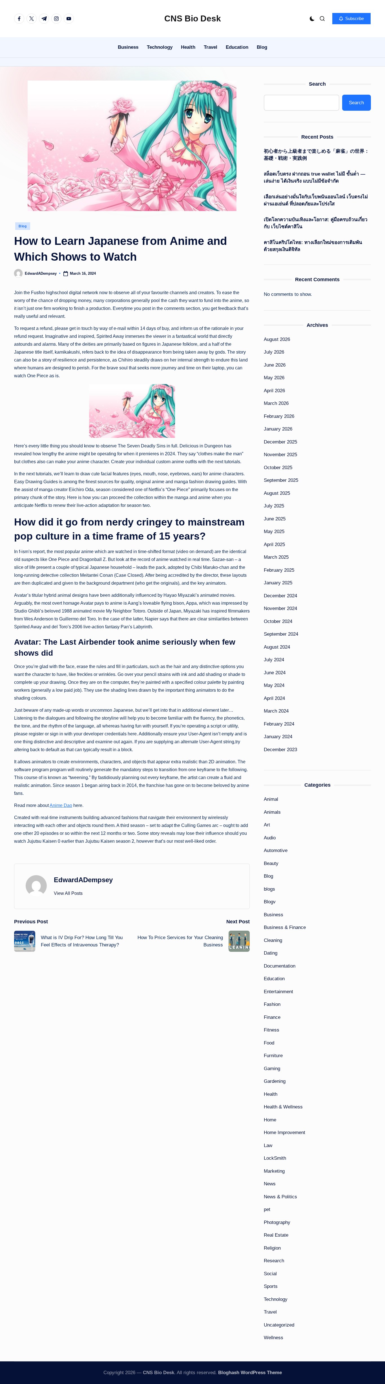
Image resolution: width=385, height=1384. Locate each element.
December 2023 (280, 749)
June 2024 (275, 672)
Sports (271, 1286)
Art (267, 825)
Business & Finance (285, 927)
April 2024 (274, 698)
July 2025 (274, 506)
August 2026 (277, 339)
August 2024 (277, 647)
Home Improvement (284, 1132)
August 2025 (277, 493)
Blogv (270, 901)
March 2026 (276, 403)
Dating (270, 953)
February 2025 (279, 570)
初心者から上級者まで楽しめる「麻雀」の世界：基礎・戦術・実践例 (316, 154)
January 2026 (278, 429)
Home (270, 1120)
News (270, 1183)
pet (267, 1209)
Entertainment (278, 991)
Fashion (272, 1004)
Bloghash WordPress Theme (250, 1372)
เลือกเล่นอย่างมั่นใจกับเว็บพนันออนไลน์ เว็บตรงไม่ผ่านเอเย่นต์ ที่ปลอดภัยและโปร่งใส (316, 200)
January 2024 (278, 736)
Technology (275, 1299)
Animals (272, 812)
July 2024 (274, 659)
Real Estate (276, 1235)
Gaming (272, 1068)
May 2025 (274, 531)
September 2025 (281, 480)
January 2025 (278, 582)
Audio (270, 837)
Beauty (271, 863)
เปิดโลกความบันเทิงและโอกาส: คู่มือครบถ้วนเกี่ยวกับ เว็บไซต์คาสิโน (316, 223)
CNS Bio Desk (192, 18)
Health (270, 1094)
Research (274, 1260)
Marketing (274, 1171)
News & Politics (280, 1196)
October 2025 (278, 467)
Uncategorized (279, 1325)
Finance (272, 1017)
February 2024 (279, 724)
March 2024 (276, 711)
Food (269, 1043)
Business (273, 914)
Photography (277, 1222)
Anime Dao (61, 805)
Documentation (279, 966)
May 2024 (274, 685)
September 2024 (281, 634)
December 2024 (280, 595)
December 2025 (280, 442)
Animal (271, 799)
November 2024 (280, 608)
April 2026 (274, 390)
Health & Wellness (283, 1107)
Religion (272, 1248)
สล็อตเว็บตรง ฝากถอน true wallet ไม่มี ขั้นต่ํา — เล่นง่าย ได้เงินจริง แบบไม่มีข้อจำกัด (314, 177)
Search (317, 84)
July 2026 (274, 352)
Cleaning (273, 940)
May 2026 (274, 377)
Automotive (275, 850)
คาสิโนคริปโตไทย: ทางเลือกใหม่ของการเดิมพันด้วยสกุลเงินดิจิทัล (313, 246)
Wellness (273, 1337)
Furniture (273, 1055)
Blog (23, 226)
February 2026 (279, 416)
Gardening (275, 1081)
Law (268, 1145)
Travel (270, 1312)
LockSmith (275, 1158)
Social (270, 1273)
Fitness (271, 1030)
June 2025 (275, 519)
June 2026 (275, 365)
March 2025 (276, 557)
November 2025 (280, 454)
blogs (269, 889)
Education (274, 978)
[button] (351, 19)
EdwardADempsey (83, 880)
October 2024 (278, 621)
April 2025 (274, 544)
